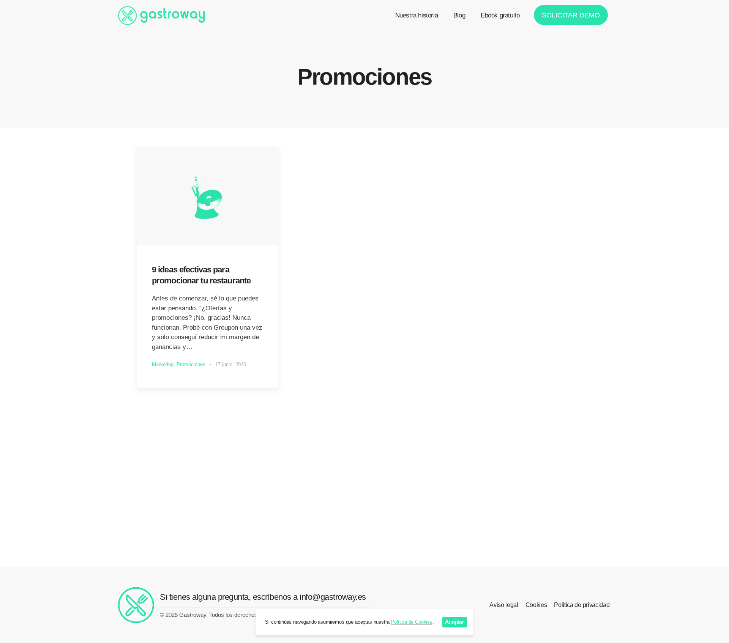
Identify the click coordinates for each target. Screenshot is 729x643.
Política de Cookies (411, 622)
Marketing (163, 364)
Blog (459, 15)
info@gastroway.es (333, 597)
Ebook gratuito (500, 15)
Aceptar (454, 622)
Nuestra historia (416, 15)
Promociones (191, 364)
